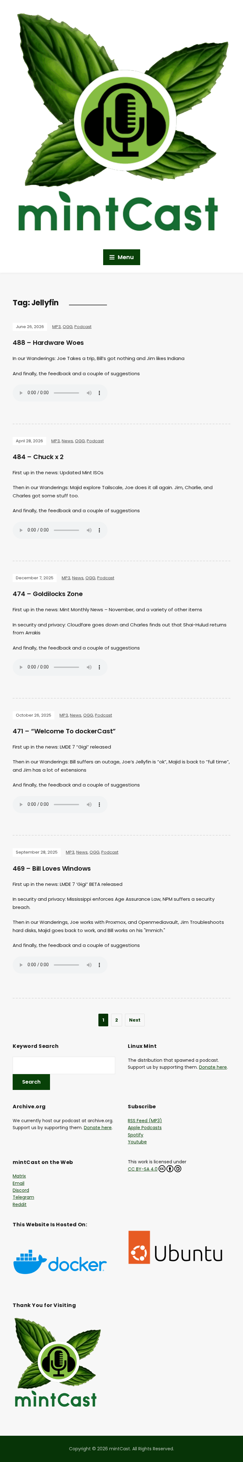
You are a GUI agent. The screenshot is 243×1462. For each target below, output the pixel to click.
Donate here (213, 1067)
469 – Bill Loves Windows (52, 868)
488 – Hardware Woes (48, 342)
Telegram (23, 1197)
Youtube (137, 1142)
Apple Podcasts (145, 1127)
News (67, 441)
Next (134, 1020)
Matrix (19, 1176)
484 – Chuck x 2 (38, 456)
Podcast (82, 327)
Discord (21, 1190)
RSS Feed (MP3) (145, 1120)
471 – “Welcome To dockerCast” (64, 731)
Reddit (20, 1204)
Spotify (135, 1135)
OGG (67, 327)
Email (18, 1183)
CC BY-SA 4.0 (143, 1169)
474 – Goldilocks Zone (48, 593)
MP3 (56, 327)
